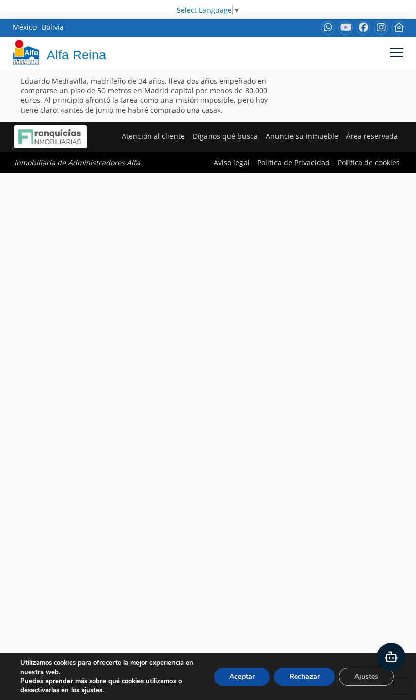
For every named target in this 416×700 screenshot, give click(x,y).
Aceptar (242, 676)
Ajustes (366, 676)
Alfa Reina (76, 55)
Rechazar (304, 676)
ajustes (91, 690)
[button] (396, 52)
